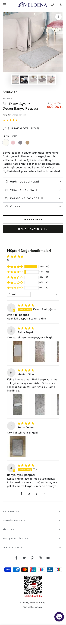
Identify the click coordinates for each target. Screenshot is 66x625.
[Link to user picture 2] (39, 351)
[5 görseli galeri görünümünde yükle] (51, 79)
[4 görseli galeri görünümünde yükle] (42, 79)
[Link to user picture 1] (17, 351)
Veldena (7, 98)
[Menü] (4, 5)
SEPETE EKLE (33, 219)
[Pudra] (13, 142)
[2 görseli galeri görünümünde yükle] (24, 79)
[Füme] (20, 142)
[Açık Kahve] (27, 142)
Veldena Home (37, 602)
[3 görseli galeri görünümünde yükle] (33, 79)
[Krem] (6, 142)
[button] (52, 5)
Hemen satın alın (33, 229)
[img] (26, 305)
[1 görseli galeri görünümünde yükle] (15, 79)
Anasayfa (9, 91)
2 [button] (29, 493)
